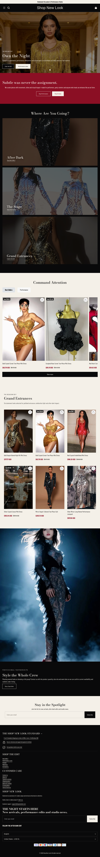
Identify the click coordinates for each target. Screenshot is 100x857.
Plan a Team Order (9, 686)
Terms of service (7, 787)
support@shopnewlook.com (19, 804)
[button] (4, 8)
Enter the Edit (8, 66)
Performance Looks (23, 66)
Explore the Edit (11, 259)
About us (5, 777)
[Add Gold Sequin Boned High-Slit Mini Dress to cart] (30, 412)
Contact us (5, 775)
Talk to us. (20, 800)
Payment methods (7, 779)
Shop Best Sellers (11, 160)
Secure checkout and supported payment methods (19, 742)
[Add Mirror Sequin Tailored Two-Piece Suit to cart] (62, 468)
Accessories (6, 767)
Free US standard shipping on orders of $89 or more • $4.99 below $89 (21, 738)
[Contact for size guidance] (3, 747)
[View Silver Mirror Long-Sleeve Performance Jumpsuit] (81, 487)
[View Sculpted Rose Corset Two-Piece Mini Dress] (67, 329)
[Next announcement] (97, 1)
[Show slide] (50, 70)
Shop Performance (43, 94)
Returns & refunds (7, 783)
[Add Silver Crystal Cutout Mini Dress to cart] (30, 468)
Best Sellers (5, 758)
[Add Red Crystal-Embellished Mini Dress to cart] (93, 412)
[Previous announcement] (3, 1)
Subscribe (90, 715)
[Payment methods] (3, 742)
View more (50, 374)
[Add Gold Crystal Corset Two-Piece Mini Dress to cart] (42, 300)
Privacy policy (6, 785)
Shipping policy (6, 781)
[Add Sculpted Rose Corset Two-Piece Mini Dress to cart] (86, 300)
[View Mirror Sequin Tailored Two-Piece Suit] (50, 487)
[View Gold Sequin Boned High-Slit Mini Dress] (18, 431)
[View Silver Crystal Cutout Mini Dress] (18, 487)
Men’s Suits (5, 765)
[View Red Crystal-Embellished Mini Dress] (81, 431)
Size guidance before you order (14, 747)
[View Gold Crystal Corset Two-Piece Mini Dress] (23, 329)
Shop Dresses (58, 94)
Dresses (4, 762)
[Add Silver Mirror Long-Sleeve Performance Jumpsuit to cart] (93, 468)
